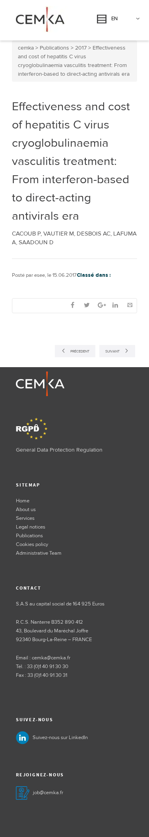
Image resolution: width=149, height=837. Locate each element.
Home (22, 501)
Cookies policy (32, 544)
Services (25, 518)
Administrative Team (39, 553)
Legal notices (30, 527)
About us (26, 509)
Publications (29, 535)
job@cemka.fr (48, 792)
